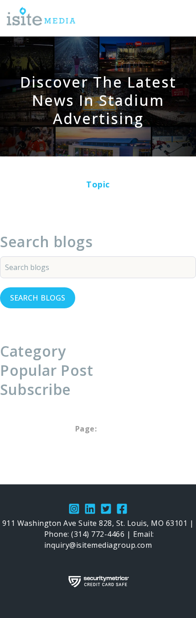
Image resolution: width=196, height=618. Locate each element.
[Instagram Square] (74, 510)
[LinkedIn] (90, 510)
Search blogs (37, 298)
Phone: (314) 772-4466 (84, 534)
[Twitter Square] (106, 510)
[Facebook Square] (122, 510)
